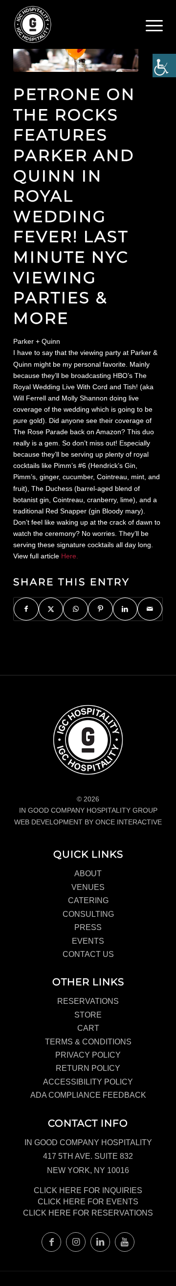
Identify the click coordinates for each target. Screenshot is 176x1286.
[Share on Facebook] (26, 609)
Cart (88, 1028)
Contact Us (88, 954)
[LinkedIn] (100, 1242)
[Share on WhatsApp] (75, 609)
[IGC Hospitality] (73, 24)
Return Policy (88, 1068)
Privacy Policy (88, 1055)
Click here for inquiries (88, 1190)
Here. (69, 556)
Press (88, 927)
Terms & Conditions (88, 1042)
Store (88, 1015)
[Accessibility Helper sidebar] (164, 65)
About (88, 873)
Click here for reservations (88, 1213)
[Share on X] (51, 609)
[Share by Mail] (149, 609)
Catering (88, 900)
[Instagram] (75, 1242)
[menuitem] (154, 29)
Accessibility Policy (88, 1082)
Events (88, 941)
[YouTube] (124, 1242)
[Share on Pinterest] (100, 609)
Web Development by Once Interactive (88, 822)
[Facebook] (51, 1242)
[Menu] (154, 27)
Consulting (88, 914)
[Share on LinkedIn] (125, 609)
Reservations (88, 1001)
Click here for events (88, 1201)
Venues (88, 887)
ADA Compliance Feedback (88, 1095)
